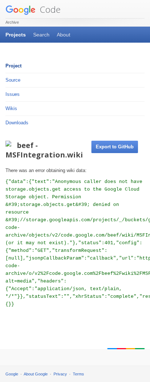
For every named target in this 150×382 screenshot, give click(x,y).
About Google (36, 374)
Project (13, 66)
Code (49, 9)
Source (12, 80)
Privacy (60, 374)
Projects (15, 35)
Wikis (11, 108)
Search (41, 35)
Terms (78, 374)
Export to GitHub (115, 146)
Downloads (16, 122)
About (63, 35)
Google (11, 374)
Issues (12, 94)
